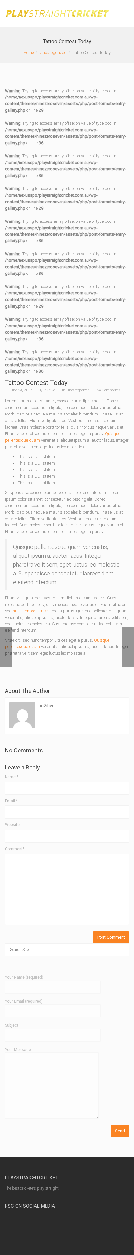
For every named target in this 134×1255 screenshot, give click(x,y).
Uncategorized (53, 52)
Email (11, 801)
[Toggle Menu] (124, 14)
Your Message (18, 1049)
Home (28, 52)
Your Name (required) (24, 977)
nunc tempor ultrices (31, 611)
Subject (11, 1025)
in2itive (49, 390)
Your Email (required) (24, 1001)
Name (11, 777)
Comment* (14, 849)
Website (12, 824)
